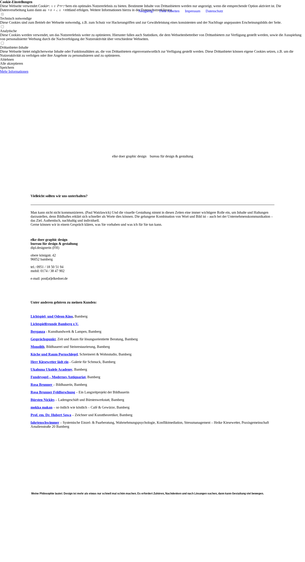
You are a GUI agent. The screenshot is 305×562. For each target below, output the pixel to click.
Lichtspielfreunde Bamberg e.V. (55, 324)
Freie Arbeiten (169, 11)
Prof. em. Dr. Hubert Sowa (51, 415)
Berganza (38, 331)
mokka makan (41, 407)
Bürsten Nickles (42, 400)
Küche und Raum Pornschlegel (54, 354)
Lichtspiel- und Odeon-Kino (52, 316)
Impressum (192, 11)
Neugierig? (146, 11)
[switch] (2, 27)
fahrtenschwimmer (45, 422)
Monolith (37, 347)
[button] (152, 60)
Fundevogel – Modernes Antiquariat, (58, 377)
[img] (58, 11)
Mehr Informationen (14, 71)
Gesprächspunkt (43, 339)
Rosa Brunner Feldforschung (53, 392)
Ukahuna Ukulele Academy (51, 369)
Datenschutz (214, 11)
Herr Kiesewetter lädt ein (50, 362)
